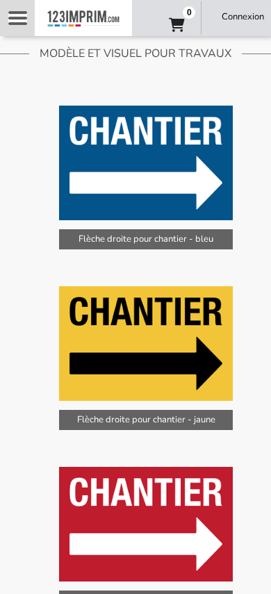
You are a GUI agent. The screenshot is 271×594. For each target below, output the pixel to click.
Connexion (243, 17)
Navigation (17, 18)
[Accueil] (83, 18)
